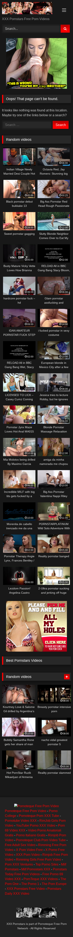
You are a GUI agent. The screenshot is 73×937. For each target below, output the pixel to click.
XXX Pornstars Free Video (26, 888)
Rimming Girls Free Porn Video (38, 859)
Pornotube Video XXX (21, 820)
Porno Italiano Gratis (30, 835)
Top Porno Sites (46, 864)
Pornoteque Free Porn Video (25, 811)
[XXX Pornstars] (30, 9)
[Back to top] (60, 925)
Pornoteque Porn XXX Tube (39, 815)
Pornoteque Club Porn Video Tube (41, 840)
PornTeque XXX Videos (41, 879)
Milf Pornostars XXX (35, 869)
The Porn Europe (54, 884)
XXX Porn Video (28, 854)
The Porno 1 (30, 884)
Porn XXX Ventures (19, 864)
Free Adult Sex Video (20, 845)
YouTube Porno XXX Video (35, 825)
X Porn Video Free (29, 850)
